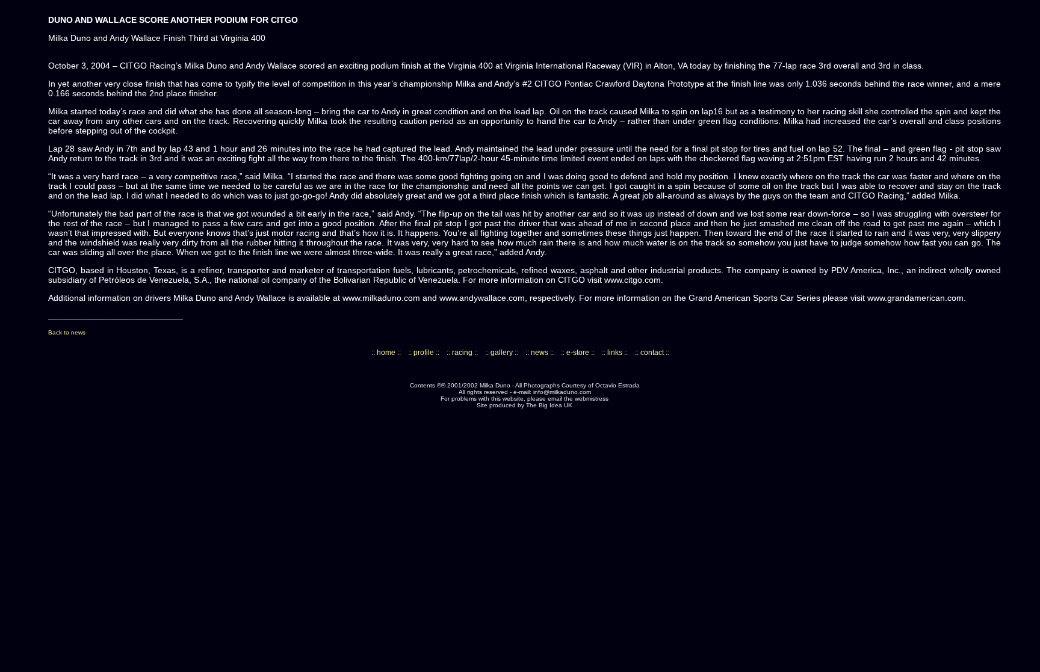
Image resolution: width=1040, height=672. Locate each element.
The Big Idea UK (549, 405)
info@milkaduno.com (562, 392)
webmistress (591, 398)
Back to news (66, 332)
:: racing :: (462, 352)
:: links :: (615, 352)
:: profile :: (423, 352)
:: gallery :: (501, 352)
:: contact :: (652, 352)
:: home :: (386, 352)
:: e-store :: (578, 352)
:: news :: (539, 352)
